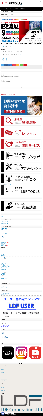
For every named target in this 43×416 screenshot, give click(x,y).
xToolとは (2, 236)
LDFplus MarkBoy (4, 60)
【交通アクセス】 (22, 54)
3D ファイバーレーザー (4, 263)
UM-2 (2, 253)
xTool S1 (2, 244)
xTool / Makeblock (5, 235)
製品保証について (3, 294)
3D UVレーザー (3, 264)
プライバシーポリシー (4, 337)
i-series (2, 276)
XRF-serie (2, 254)
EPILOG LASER (4, 228)
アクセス (2, 333)
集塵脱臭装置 (4, 278)
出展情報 (7, 16)
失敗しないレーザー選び (4, 286)
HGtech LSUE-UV (4, 59)
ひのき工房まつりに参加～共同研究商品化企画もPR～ (32, 67)
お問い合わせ (3, 390)
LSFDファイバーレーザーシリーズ (6, 262)
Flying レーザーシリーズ (4, 267)
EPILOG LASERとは (4, 229)
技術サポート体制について (5, 293)
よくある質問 (3, 336)
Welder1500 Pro (3, 274)
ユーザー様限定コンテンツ (4, 380)
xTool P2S (2, 237)
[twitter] (21, 363)
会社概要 (2, 332)
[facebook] (24, 363)
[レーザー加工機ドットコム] (11, 5)
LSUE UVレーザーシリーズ (5, 265)
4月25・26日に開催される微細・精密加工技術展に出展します (10, 76)
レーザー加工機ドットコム (8, 414)
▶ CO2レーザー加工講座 (4, 223)
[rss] (19, 363)
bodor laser (3, 269)
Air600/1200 (3, 273)
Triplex (2, 259)
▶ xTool (2, 216)
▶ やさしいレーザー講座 (4, 221)
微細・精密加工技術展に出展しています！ (7, 74)
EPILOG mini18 (4, 58)
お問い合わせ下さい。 (8, 184)
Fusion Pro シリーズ (4, 233)
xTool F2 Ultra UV (3, 242)
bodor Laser (2, 369)
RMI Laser (3, 251)
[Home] (2, 8)
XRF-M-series (3, 255)
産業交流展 (3, 46)
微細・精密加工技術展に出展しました (6, 81)
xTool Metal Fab (3, 245)
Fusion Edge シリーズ (4, 232)
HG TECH (3, 257)
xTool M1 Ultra (3, 243)
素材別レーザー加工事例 (4, 287)
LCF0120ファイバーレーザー (5, 266)
